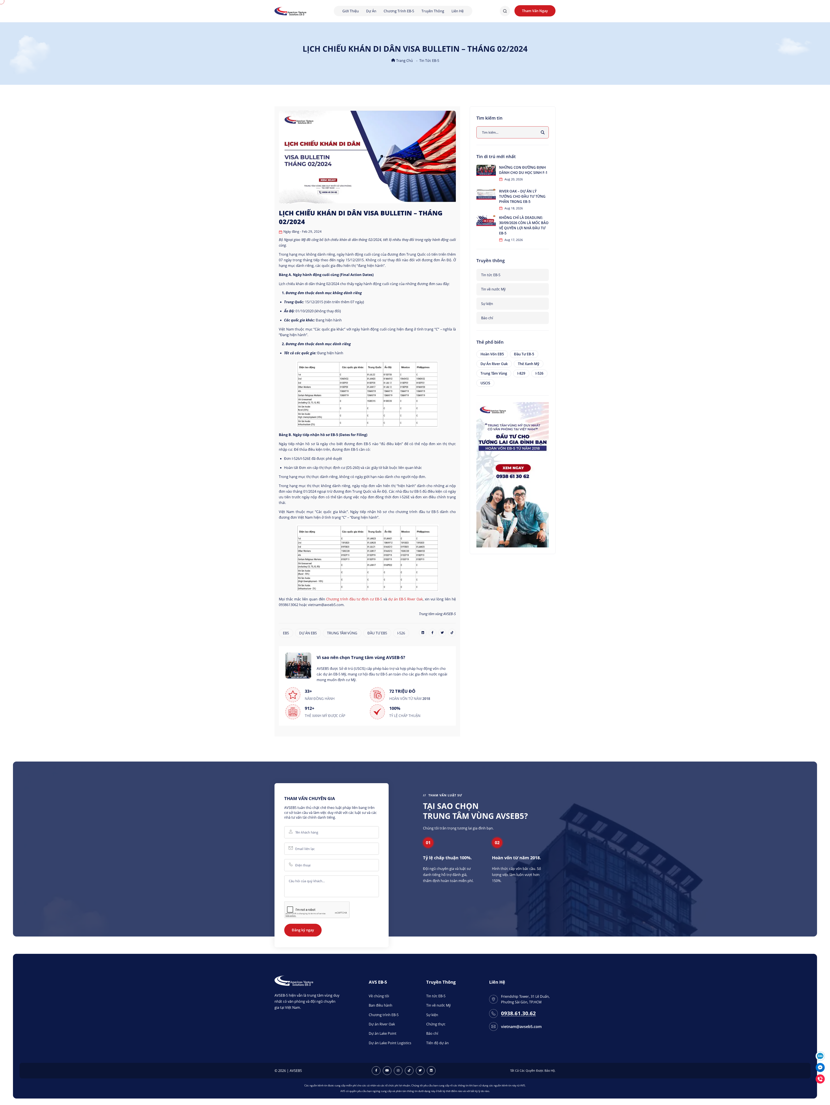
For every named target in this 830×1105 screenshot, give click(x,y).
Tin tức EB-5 (429, 60)
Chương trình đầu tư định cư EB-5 (354, 599)
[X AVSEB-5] (420, 1070)
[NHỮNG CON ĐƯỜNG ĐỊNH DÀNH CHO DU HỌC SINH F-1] (486, 170)
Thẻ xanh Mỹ (528, 363)
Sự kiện (487, 303)
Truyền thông (432, 11)
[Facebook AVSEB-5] (376, 1070)
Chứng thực (435, 1024)
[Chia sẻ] (423, 633)
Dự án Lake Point (382, 1033)
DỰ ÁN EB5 (308, 633)
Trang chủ (404, 60)
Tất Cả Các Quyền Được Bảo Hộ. (532, 1070)
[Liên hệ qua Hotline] (820, 1078)
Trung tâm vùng (493, 373)
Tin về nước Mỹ (493, 289)
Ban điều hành (380, 1005)
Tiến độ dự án (437, 1043)
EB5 (286, 633)
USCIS (485, 383)
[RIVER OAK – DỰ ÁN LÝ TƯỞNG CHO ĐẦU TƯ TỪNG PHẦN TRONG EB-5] (486, 194)
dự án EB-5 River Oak (405, 599)
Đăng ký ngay (303, 930)
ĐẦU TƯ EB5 (377, 633)
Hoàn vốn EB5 (492, 354)
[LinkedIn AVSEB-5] (431, 1070)
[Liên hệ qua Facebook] (820, 1067)
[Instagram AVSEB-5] (398, 1070)
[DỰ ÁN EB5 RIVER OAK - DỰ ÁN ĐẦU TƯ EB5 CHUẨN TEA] (512, 474)
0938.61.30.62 (518, 1013)
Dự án (371, 11)
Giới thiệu (350, 11)
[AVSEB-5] (294, 980)
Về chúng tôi (379, 996)
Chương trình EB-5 (399, 11)
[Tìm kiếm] (543, 132)
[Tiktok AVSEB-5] (409, 1070)
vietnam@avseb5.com (521, 1026)
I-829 (521, 373)
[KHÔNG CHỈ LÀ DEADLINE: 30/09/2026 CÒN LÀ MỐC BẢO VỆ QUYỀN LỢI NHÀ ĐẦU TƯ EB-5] (486, 220)
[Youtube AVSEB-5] (387, 1070)
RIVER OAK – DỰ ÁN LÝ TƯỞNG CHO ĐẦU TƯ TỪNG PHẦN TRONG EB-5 (522, 196)
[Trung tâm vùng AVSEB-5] (290, 11)
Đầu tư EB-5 (524, 354)
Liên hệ (458, 11)
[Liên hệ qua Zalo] (820, 1056)
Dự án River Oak (494, 363)
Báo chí (487, 318)
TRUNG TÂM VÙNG (342, 633)
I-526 (401, 633)
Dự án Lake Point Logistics (390, 1043)
